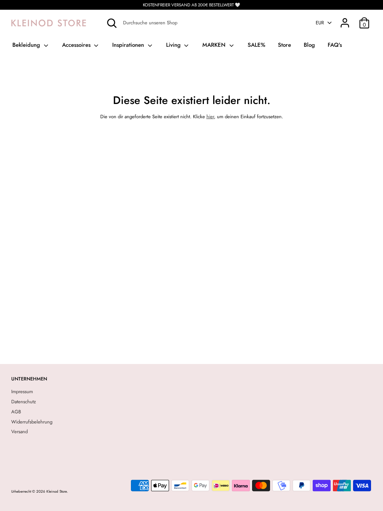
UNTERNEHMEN (29, 378)
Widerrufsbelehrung (31, 421)
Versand (19, 431)
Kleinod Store (56, 491)
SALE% (256, 45)
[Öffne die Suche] (111, 23)
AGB (16, 411)
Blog (309, 45)
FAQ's (335, 45)
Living (174, 45)
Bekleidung (27, 45)
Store (284, 45)
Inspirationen (129, 45)
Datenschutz (23, 401)
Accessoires (77, 45)
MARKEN (214, 45)
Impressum (22, 391)
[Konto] (344, 18)
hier (210, 116)
